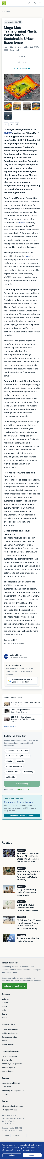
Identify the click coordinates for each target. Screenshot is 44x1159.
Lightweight (10, 777)
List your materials (9, 1056)
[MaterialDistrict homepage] (9, 3)
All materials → (10, 727)
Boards (4, 1041)
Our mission (6, 1087)
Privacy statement (28, 1150)
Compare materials (9, 1037)
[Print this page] (17, 124)
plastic (29, 256)
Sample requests (8, 1067)
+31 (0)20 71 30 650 (9, 1110)
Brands (4, 1018)
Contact (5, 1094)
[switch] (18, 22)
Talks (4, 1010)
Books (4, 1014)
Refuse (12, 1155)
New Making (28, 772)
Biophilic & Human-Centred (17, 751)
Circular (11, 22)
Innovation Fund (8, 1071)
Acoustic (20, 761)
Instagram (16, 1135)
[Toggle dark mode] (35, 3)
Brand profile (7, 1060)
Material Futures (12, 772)
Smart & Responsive (14, 766)
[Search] (29, 3)
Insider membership (9, 1033)
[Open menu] (40, 3)
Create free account (10, 1029)
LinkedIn (6, 1135)
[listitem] (8, 106)
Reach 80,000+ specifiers (12, 1064)
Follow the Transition (14, 986)
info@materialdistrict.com (12, 1106)
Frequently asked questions (13, 1090)
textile (22, 222)
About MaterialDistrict (11, 1083)
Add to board (22, 68)
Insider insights (8, 1044)
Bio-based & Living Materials (17, 756)
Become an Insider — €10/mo (22, 815)
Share (23, 62)
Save (23, 56)
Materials (5, 999)
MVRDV (8, 133)
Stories (5, 1003)
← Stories (6, 12)
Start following (22, 783)
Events (4, 1006)
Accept (32, 1155)
